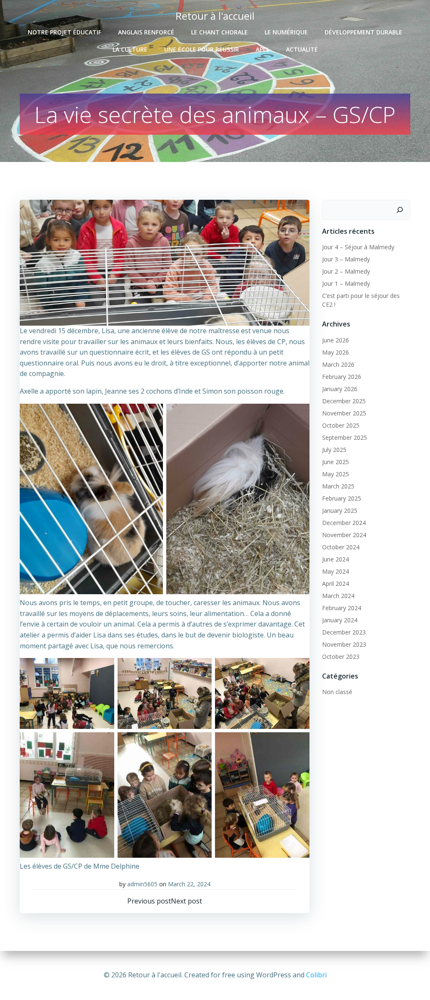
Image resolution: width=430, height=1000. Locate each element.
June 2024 (335, 559)
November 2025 (344, 413)
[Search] (400, 209)
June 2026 (335, 340)
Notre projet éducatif (64, 32)
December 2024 (344, 523)
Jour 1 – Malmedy (346, 283)
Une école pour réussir (201, 49)
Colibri (316, 974)
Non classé (337, 692)
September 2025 (344, 437)
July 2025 (334, 450)
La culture (130, 49)
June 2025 (335, 462)
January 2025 (339, 510)
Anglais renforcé (146, 32)
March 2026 (338, 364)
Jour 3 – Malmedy (346, 259)
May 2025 (335, 474)
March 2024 (338, 596)
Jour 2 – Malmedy (346, 271)
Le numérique (286, 32)
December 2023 (344, 632)
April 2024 (335, 583)
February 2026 (341, 377)
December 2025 (344, 401)
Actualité (302, 49)
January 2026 (339, 389)
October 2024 (340, 547)
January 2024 (339, 620)
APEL (262, 49)
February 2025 (341, 498)
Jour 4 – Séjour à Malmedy (358, 247)
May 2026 (335, 352)
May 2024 (335, 571)
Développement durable (363, 32)
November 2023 (344, 644)
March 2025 (338, 486)
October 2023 (340, 657)
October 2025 (340, 425)
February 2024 (341, 608)
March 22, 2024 (189, 884)
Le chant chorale (219, 32)
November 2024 (344, 535)
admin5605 (142, 884)
